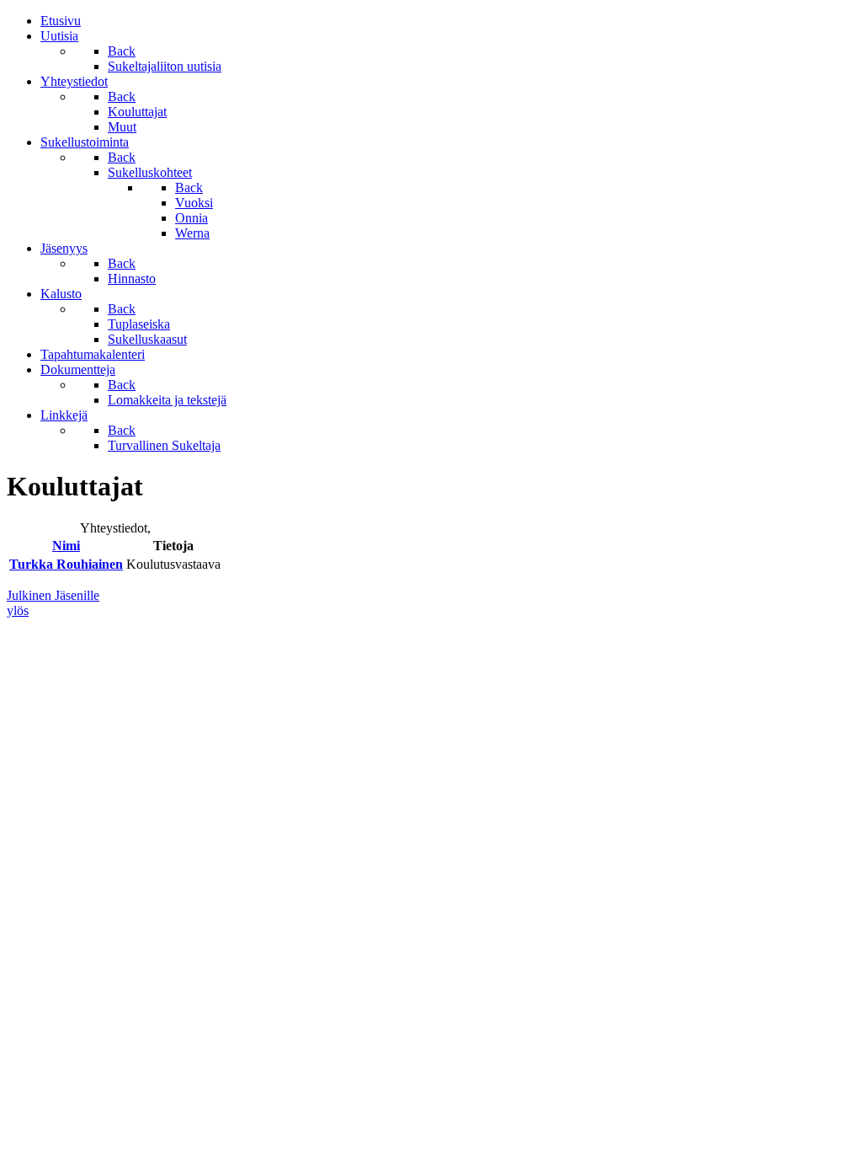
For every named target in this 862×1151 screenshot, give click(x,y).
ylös (18, 610)
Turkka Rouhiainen (66, 564)
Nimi (66, 545)
